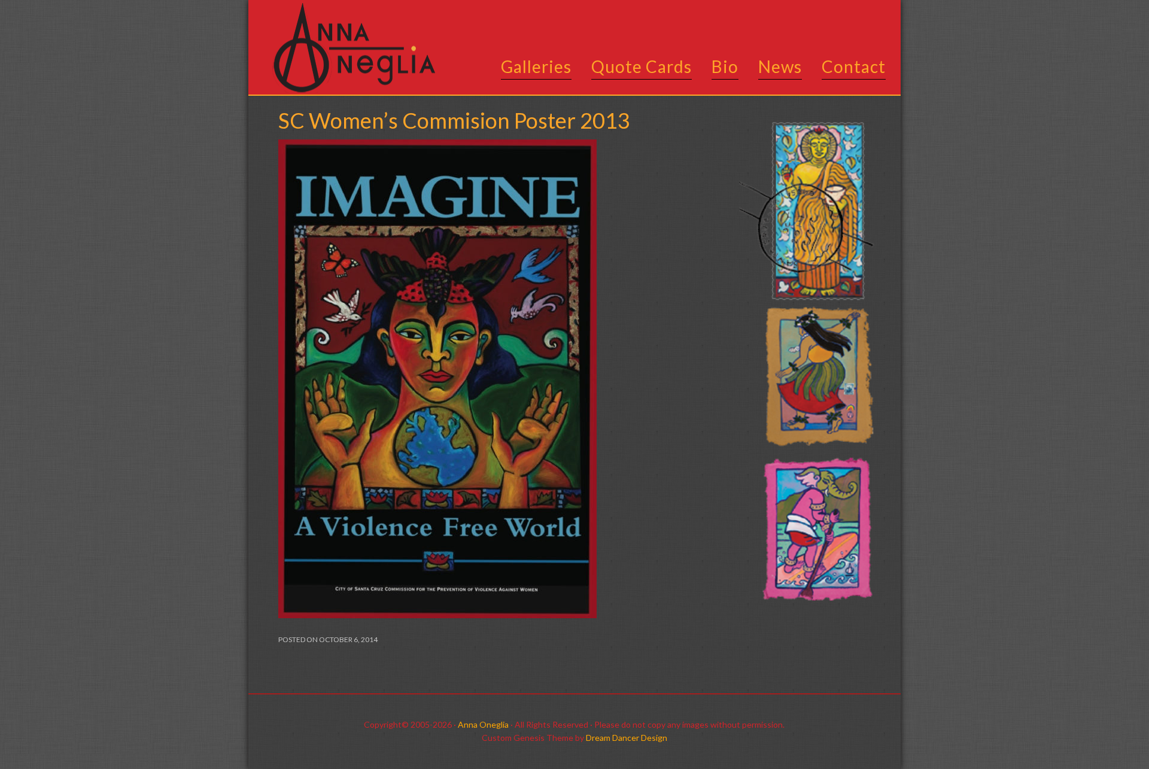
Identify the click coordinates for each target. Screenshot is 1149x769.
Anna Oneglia (483, 724)
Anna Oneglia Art (350, 48)
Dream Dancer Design (626, 737)
